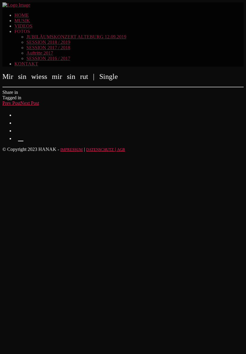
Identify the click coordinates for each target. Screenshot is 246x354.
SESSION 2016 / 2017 (48, 58)
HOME (21, 15)
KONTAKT (26, 63)
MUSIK (22, 20)
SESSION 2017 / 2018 (48, 47)
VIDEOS (23, 25)
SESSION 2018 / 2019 (48, 42)
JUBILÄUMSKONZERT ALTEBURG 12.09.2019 (76, 36)
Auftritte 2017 (39, 53)
